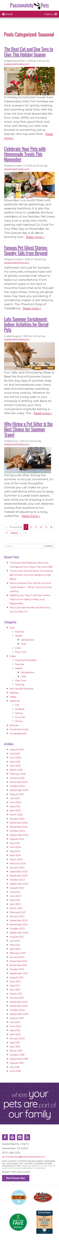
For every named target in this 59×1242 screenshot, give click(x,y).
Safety (13, 696)
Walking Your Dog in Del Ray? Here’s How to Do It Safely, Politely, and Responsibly (30, 599)
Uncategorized (18, 733)
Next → (16, 533)
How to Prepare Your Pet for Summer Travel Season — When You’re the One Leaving (31, 587)
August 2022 (17, 936)
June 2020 (15, 1026)
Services (14, 725)
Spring (19, 713)
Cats (12, 627)
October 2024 (17, 830)
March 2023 (16, 908)
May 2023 (15, 900)
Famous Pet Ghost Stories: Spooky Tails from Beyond (26, 250)
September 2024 (19, 835)
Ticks (23, 644)
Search (49, 546)
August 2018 (16, 1063)
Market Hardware (35, 1168)
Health (19, 635)
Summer (20, 717)
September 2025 (19, 790)
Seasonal (15, 700)
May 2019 (15, 1042)
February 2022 (18, 953)
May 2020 (15, 1030)
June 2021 (15, 981)
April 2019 (15, 1046)
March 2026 (16, 769)
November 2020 (19, 1006)
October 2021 (17, 969)
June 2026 (15, 757)
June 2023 (15, 896)
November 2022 (19, 924)
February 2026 (18, 774)
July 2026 (15, 753)
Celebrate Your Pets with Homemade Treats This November (25, 154)
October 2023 (17, 879)
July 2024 (15, 843)
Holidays (19, 709)
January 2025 (17, 818)
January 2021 (17, 997)
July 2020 (15, 1022)
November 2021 (18, 965)
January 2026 (17, 778)
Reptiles (14, 692)
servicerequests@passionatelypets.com (23, 1156)
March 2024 (16, 859)
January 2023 (17, 916)
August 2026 (17, 749)
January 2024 (17, 867)
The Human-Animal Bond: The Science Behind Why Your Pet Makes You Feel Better (31, 575)
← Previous (14, 527)
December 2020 (19, 1001)
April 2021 (15, 989)
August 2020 (17, 1018)
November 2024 (19, 826)
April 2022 (15, 949)
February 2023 (18, 912)
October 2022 (17, 928)
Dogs (13, 656)
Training (19, 684)
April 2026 (15, 765)
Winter (19, 721)
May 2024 (15, 851)
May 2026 (15, 761)
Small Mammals (19, 729)
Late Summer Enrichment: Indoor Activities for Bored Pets (26, 324)
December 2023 (19, 871)
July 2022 (15, 940)
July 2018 (14, 1067)
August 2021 (16, 977)
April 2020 (15, 1034)
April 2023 (15, 904)
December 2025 (19, 782)
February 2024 (18, 863)
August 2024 (17, 839)
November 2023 (19, 875)
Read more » (35, 237)
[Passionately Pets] (29, 6)
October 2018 (17, 1054)
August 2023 (17, 887)
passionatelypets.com (17, 64)
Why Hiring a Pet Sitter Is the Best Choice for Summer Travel (28, 429)
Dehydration (28, 639)
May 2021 (15, 985)
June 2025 (15, 802)
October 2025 (17, 786)
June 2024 (15, 847)
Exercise (19, 631)
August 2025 (17, 794)
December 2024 (19, 822)
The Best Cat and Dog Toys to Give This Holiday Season (28, 51)
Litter (18, 648)
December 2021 (18, 961)
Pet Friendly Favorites (21, 688)
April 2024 (15, 855)
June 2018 (15, 1071)
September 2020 (19, 1014)
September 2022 (19, 932)
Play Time (20, 652)
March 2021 (16, 993)
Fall (17, 705)
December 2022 (19, 920)
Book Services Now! (15, 1178)
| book (9, 14)
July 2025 (15, 798)
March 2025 (16, 814)
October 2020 (17, 1010)
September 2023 (19, 883)
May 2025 (15, 806)
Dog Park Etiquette (25, 660)
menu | (49, 14)
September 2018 (19, 1058)
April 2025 (15, 810)
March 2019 (16, 1050)
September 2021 (19, 973)
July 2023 (15, 892)
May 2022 (15, 944)
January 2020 (17, 1038)
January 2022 (17, 957)
